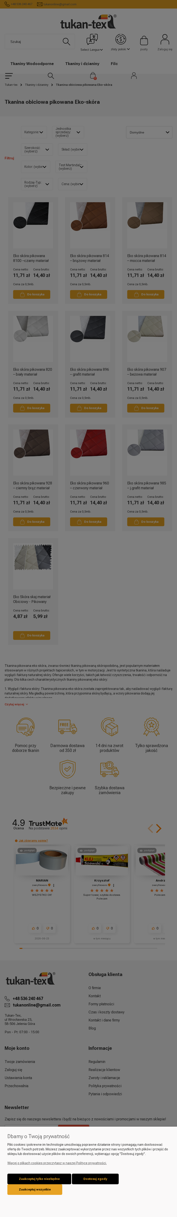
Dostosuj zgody (95, 1179)
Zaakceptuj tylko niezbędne (39, 1179)
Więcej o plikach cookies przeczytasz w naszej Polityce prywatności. (57, 1163)
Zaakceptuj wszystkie (35, 1189)
